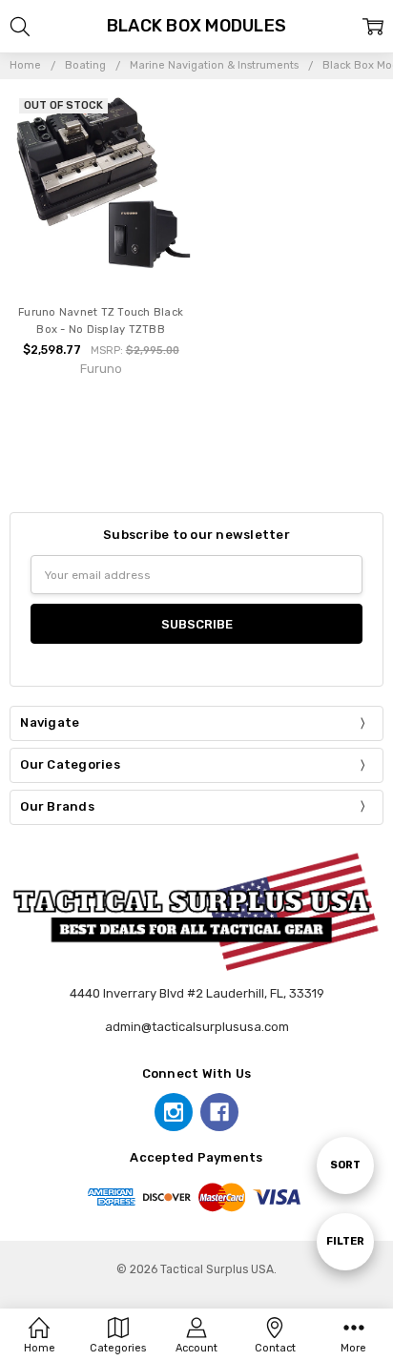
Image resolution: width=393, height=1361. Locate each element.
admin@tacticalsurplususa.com (197, 1027)
